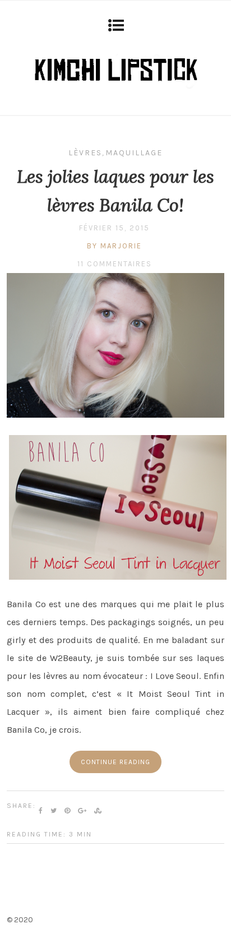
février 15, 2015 (114, 228)
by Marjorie (114, 246)
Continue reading (115, 762)
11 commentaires (114, 264)
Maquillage (134, 153)
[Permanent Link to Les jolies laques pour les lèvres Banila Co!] (115, 414)
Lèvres (85, 153)
